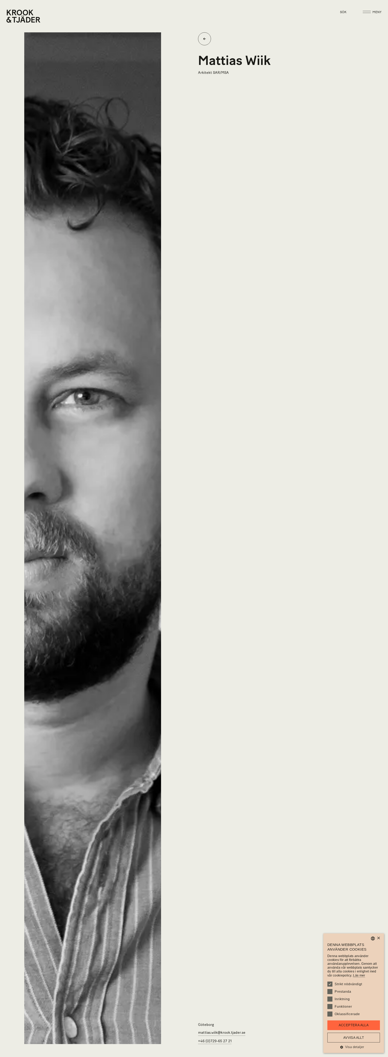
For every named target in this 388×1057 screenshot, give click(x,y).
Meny (377, 12)
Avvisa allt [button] (353, 1037)
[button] (353, 1047)
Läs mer (359, 975)
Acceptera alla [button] (354, 1025)
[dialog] (353, 993)
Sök (343, 12)
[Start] (11, 16)
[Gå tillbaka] (206, 38)
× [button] (378, 938)
